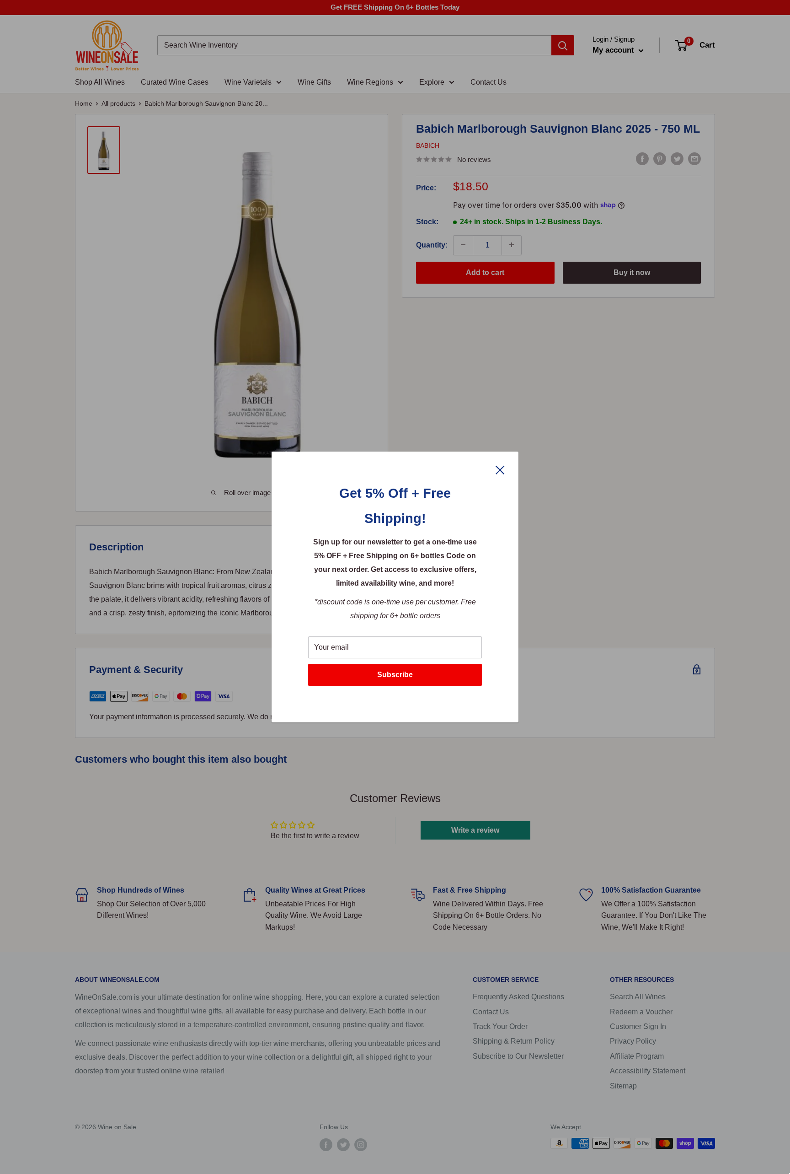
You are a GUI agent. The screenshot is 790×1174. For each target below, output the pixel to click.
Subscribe (395, 675)
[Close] (500, 469)
